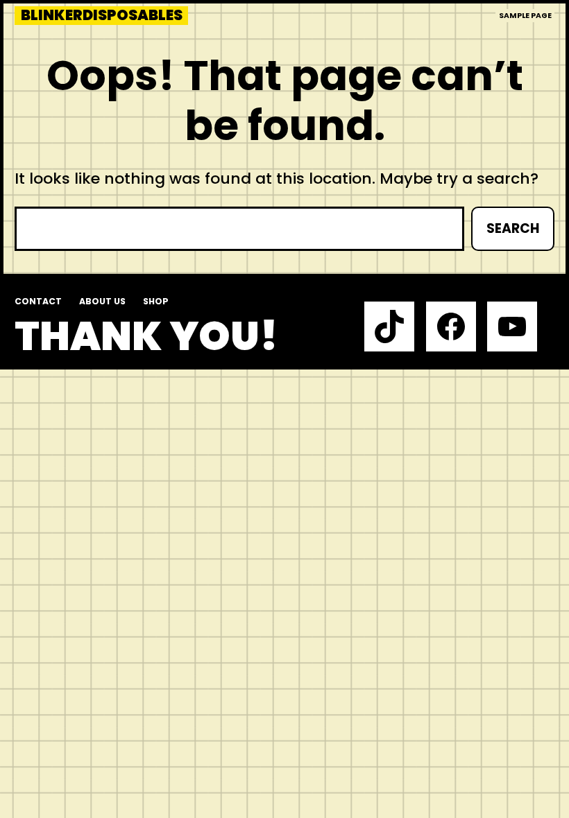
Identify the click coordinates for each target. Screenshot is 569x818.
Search (512, 228)
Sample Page (525, 15)
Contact (38, 301)
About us (102, 301)
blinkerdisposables (101, 15)
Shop (156, 301)
